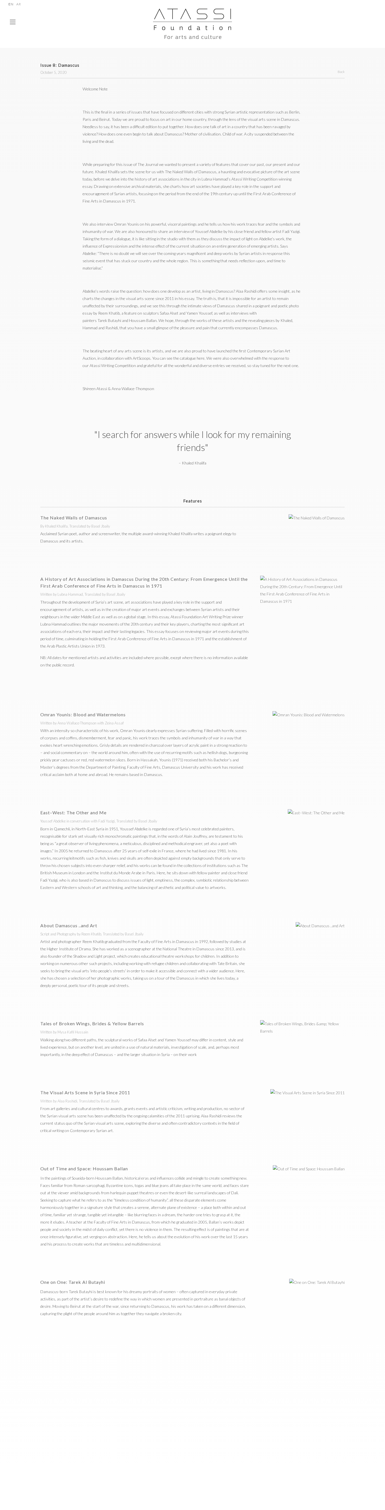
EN (11, 4)
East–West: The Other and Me (73, 812)
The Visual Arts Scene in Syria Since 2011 (85, 1092)
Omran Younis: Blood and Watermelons (83, 714)
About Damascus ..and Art (68, 925)
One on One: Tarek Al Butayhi (72, 1282)
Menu (12, 24)
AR (18, 4)
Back (341, 72)
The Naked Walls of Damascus (73, 517)
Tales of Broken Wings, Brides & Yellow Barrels (92, 1023)
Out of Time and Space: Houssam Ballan (84, 1168)
